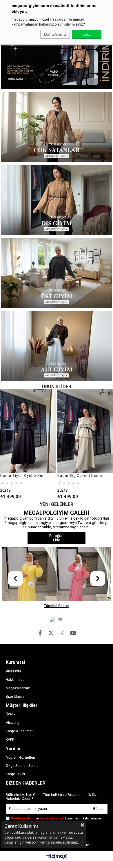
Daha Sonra (55, 34)
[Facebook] (39, 632)
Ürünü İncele (40, 444)
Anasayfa (13, 671)
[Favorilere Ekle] (28, 444)
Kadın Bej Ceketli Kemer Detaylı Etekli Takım (81, 475)
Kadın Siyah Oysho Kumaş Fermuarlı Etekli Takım (24, 475)
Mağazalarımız (18, 688)
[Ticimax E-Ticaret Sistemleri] (56, 857)
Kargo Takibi (15, 774)
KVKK (10, 740)
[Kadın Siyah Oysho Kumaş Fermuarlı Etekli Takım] (28, 431)
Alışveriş (12, 723)
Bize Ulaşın (15, 696)
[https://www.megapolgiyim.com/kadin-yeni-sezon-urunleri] (56, 61)
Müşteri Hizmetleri (20, 758)
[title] (56, 127)
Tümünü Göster (56, 606)
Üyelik (10, 714)
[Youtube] (73, 632)
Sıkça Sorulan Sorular (23, 766)
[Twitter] (51, 632)
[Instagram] (62, 632)
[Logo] (56, 619)
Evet (87, 34)
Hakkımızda (15, 680)
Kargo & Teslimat (19, 731)
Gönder (99, 809)
